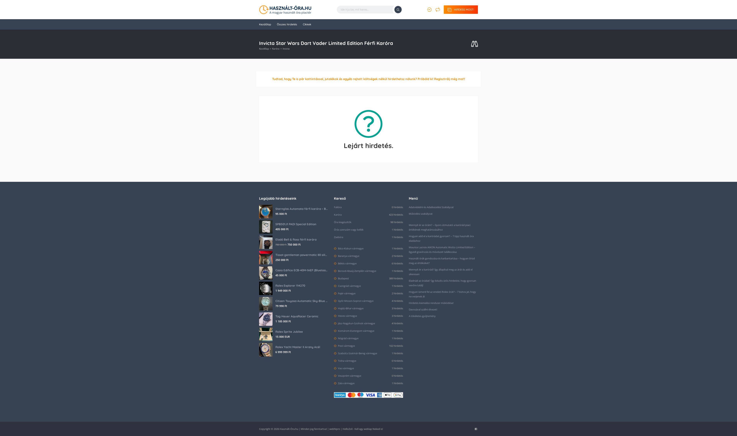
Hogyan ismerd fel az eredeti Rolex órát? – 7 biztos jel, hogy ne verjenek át (442, 294)
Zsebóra (338, 237)
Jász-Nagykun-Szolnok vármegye (356, 323)
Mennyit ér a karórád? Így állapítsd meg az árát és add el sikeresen (441, 272)
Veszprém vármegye (349, 375)
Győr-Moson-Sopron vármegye (355, 301)
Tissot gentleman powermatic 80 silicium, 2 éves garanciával (301, 255)
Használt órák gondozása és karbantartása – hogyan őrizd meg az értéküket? (442, 261)
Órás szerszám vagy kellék (349, 229)
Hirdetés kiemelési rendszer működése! (431, 303)
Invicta (286, 48)
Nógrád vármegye (348, 338)
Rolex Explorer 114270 (290, 285)
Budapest (343, 278)
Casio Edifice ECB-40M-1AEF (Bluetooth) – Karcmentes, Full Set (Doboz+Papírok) (301, 270)
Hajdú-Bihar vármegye (350, 308)
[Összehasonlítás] (437, 9)
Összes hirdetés (287, 24)
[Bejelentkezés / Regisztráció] (429, 9)
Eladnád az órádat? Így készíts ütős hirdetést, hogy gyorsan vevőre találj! (442, 283)
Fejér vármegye (346, 293)
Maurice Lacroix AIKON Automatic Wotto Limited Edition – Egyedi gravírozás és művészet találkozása (442, 250)
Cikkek (307, 24)
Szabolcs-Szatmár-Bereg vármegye (357, 353)
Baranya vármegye (348, 256)
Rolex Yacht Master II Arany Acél (297, 347)
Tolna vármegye (346, 360)
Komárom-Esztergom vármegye (355, 331)
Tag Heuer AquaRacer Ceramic (296, 316)
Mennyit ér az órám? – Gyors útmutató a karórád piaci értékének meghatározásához (439, 227)
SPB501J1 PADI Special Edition (295, 224)
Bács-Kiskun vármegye (350, 248)
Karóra (275, 48)
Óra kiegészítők (342, 222)
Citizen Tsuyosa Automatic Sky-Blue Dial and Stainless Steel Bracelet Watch (301, 301)
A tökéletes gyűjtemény (422, 316)
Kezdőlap (265, 24)
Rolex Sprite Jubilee (289, 331)
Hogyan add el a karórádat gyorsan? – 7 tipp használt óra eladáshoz (441, 238)
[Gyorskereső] (474, 44)
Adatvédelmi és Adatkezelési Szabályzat (431, 207)
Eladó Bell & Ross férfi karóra (295, 239)
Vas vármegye (345, 368)
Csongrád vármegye (349, 286)
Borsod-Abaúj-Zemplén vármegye (356, 271)
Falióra (338, 207)
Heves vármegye (347, 316)
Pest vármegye (346, 345)
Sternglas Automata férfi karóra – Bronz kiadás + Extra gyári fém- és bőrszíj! (301, 209)
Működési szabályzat (421, 213)
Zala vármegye (345, 383)
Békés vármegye (347, 263)
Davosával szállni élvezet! (423, 309)
